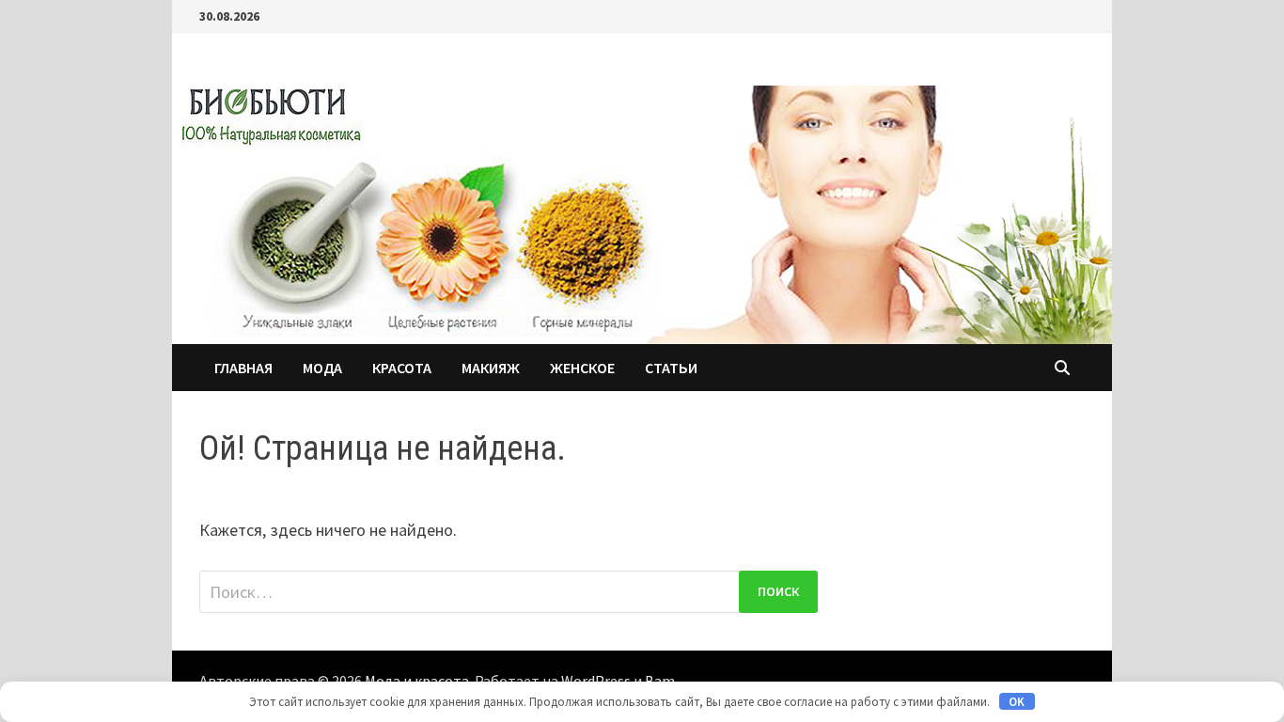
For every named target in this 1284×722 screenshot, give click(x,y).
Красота (401, 367)
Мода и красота (417, 680)
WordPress (596, 680)
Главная (243, 367)
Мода (322, 367)
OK (1017, 702)
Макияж (491, 367)
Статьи (671, 367)
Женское (582, 367)
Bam (660, 680)
